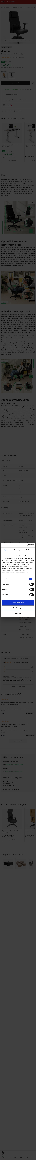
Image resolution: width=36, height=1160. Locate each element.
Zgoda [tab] (6, 549)
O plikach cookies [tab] (29, 549)
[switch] (31, 584)
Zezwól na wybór (18, 608)
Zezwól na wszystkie (18, 602)
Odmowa (18, 613)
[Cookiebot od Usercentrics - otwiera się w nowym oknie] (26, 545)
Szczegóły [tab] (17, 549)
